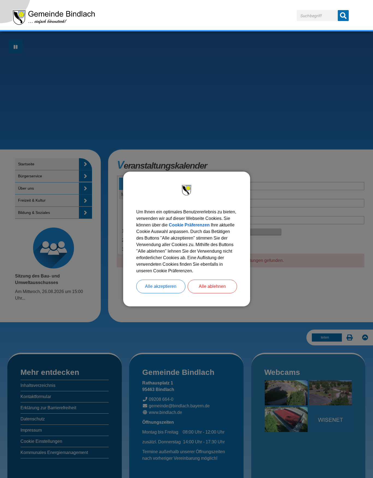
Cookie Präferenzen (189, 225)
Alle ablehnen (212, 286)
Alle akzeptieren (160, 286)
